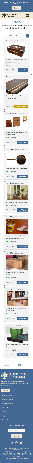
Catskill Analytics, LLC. (22, 458)
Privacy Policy (7, 448)
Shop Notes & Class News (16, 425)
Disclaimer (22, 448)
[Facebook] (16, 442)
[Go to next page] (27, 365)
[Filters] (27, 35)
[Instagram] (12, 442)
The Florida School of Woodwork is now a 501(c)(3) (16, 3)
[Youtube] (21, 442)
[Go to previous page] (16, 365)
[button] (27, 15)
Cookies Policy (15, 448)
